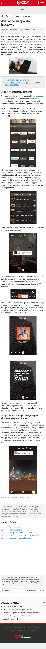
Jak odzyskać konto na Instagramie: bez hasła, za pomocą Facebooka (34, 590)
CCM (14, 579)
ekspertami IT (16, 509)
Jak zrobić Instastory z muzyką (17, 80)
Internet (17, 16)
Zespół (7, 627)
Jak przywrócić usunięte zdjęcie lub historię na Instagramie (12, 590)
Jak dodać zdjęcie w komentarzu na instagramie (20, 535)
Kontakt (13, 630)
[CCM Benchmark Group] (23, 637)
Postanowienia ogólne (18, 627)
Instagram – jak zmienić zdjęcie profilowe (17, 609)
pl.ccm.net (20, 579)
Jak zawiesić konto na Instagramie (15, 606)
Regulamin (21, 630)
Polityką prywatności (33, 627)
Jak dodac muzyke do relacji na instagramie (18, 533)
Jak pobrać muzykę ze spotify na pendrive (17, 616)
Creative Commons (7, 581)
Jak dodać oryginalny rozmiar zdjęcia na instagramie (21, 613)
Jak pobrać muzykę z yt (10, 527)
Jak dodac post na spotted (11, 530)
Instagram (26, 16)
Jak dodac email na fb (10, 619)
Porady (8, 16)
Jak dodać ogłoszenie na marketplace (16, 538)
